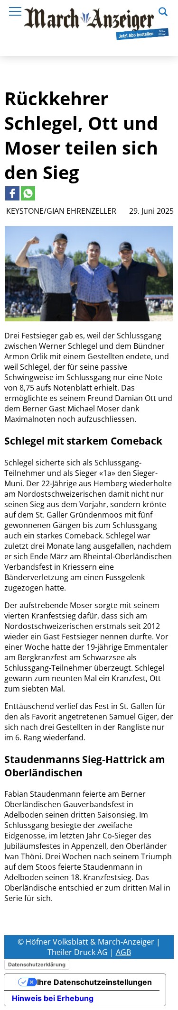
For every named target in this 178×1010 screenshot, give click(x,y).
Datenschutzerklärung (37, 964)
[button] (163, 10)
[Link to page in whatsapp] (28, 193)
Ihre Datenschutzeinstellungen (94, 982)
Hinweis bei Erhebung (53, 998)
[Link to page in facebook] (12, 193)
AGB (123, 952)
